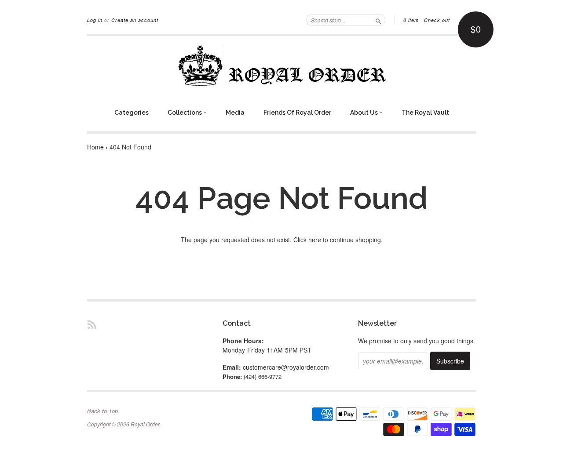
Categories (131, 112)
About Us (364, 112)
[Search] (378, 19)
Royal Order (145, 424)
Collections (185, 112)
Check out (437, 20)
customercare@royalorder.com (286, 367)
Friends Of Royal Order (297, 112)
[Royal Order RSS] (92, 324)
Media (235, 112)
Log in (94, 20)
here (314, 239)
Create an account (134, 20)
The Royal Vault (425, 112)
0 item (411, 20)
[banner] (281, 65)
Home (95, 146)
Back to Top (102, 411)
